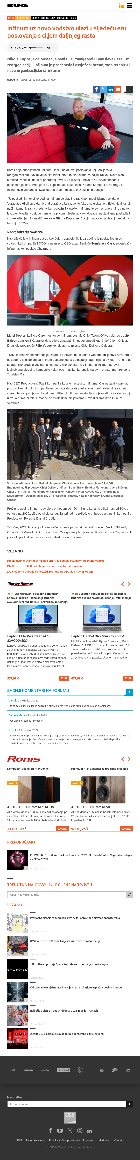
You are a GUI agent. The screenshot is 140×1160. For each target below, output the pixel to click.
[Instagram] (80, 1130)
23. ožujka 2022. (28, 700)
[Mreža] (44, 1070)
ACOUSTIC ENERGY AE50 (90, 807)
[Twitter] (103, 89)
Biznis (11, 17)
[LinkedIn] (110, 89)
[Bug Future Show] (84, 1070)
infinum (35, 17)
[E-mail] (117, 89)
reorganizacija (48, 17)
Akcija (62, 828)
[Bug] (29, 1070)
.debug (73, 17)
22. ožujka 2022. (29, 730)
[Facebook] (96, 89)
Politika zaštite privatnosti (64, 1140)
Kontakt (118, 1140)
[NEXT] (129, 584)
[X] (70, 1130)
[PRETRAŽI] (129, 894)
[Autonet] (63, 1070)
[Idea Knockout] (101, 1070)
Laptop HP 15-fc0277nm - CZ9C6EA (97, 636)
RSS (20, 1140)
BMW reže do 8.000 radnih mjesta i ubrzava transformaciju (44, 566)
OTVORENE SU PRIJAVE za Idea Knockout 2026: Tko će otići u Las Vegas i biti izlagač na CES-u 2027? (81, 857)
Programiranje (23, 17)
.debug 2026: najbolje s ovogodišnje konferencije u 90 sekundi (67, 1033)
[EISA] (70, 1118)
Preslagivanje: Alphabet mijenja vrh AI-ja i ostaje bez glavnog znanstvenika (55, 561)
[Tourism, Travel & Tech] (115, 1070)
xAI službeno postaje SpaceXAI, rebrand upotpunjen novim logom (50, 571)
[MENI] (129, 5)
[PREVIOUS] (122, 584)
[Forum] (13, 1070)
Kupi (64, 678)
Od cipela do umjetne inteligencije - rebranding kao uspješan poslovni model (76, 987)
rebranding (62, 17)
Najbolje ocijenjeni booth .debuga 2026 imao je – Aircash (64, 1010)
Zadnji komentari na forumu (38, 690)
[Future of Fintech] (128, 1070)
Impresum (89, 1140)
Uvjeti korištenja (36, 1140)
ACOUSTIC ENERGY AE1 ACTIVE (31, 807)
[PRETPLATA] (129, 1104)
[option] (38, 636)
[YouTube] (60, 1130)
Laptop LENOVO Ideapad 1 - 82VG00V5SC (29, 638)
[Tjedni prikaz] (121, 5)
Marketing (104, 1140)
